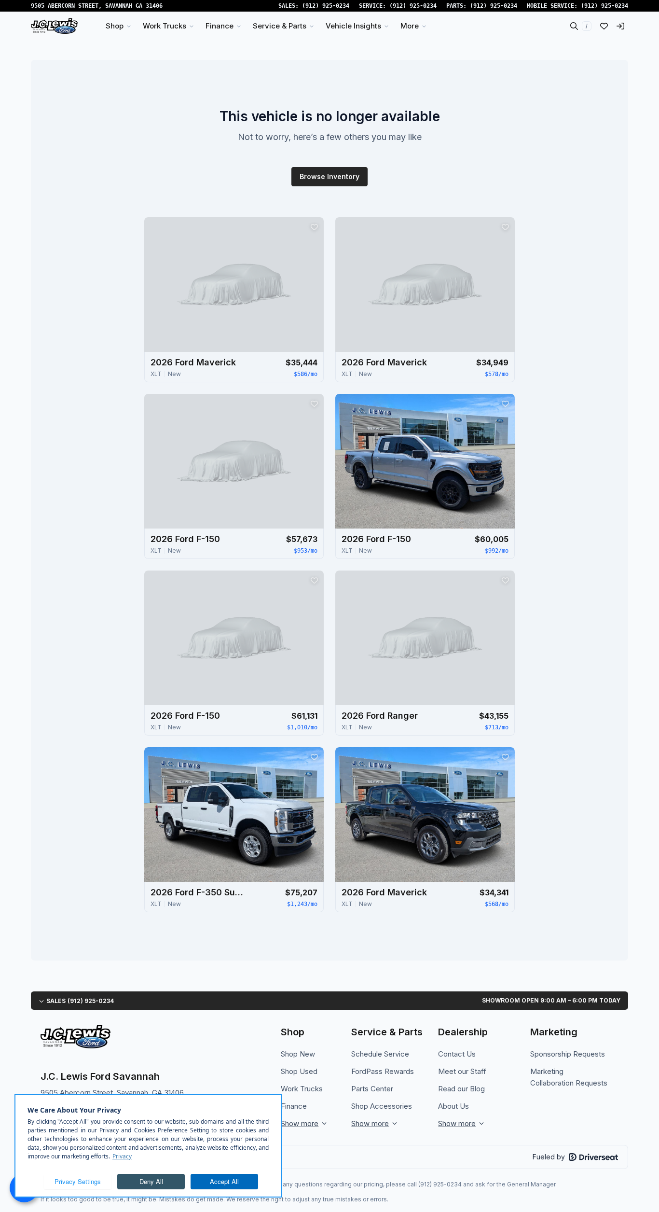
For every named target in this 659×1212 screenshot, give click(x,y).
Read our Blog (461, 1088)
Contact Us (457, 1054)
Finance (294, 1106)
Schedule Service (380, 1054)
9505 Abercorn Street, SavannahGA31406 (97, 5)
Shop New (298, 1054)
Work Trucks (302, 1088)
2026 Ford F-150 (185, 539)
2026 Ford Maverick (193, 362)
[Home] (54, 26)
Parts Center (372, 1088)
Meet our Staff (462, 1071)
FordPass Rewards (382, 1071)
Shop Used (299, 1071)
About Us (453, 1106)
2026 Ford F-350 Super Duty (199, 892)
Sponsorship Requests (567, 1054)
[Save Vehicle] (314, 227)
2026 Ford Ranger (380, 715)
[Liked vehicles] (604, 26)
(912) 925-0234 (325, 5)
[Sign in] (620, 26)
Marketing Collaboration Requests (568, 1077)
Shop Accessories (381, 1106)
